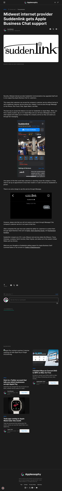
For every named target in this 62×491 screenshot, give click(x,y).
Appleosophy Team (40, 381)
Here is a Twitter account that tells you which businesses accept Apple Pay (15, 382)
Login (56, 294)
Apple (5, 9)
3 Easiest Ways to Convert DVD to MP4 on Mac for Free (45, 372)
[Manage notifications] (3, 488)
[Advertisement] (33, 79)
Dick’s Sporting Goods (37, 230)
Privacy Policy (32, 484)
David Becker (10, 29)
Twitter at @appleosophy (32, 247)
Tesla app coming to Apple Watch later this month (14, 420)
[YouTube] (36, 487)
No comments (21, 9)
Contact (26, 484)
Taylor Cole (10, 429)
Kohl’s (28, 230)
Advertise (39, 484)
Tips (21, 484)
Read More (24, 392)
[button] (4, 2)
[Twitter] (30, 487)
